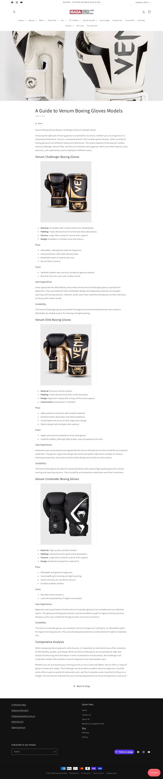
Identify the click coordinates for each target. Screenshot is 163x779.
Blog (84, 728)
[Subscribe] (54, 752)
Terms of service (98, 773)
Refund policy (74, 773)
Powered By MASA (61, 773)
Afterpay (85, 732)
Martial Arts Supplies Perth (93, 724)
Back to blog (83, 686)
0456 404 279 (17, 721)
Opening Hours (18, 727)
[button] (14, 12)
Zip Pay (85, 737)
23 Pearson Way (18, 704)
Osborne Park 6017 (20, 710)
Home (84, 710)
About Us (86, 719)
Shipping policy (111, 773)
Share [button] (40, 123)
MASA (53, 773)
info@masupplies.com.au (23, 716)
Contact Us (86, 715)
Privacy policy (86, 773)
